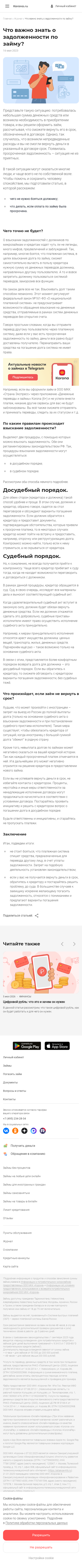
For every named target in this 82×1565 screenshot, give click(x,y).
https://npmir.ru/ (25, 1491)
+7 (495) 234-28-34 (14, 1118)
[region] (41, 18)
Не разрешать (41, 1547)
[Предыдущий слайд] (62, 943)
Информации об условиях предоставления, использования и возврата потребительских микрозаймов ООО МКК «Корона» (39, 1289)
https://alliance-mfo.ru (60, 1470)
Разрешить (41, 1535)
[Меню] (7, 6)
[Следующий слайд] (74, 943)
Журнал (18, 18)
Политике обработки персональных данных (37, 1523)
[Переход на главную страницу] (21, 6)
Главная (7, 18)
